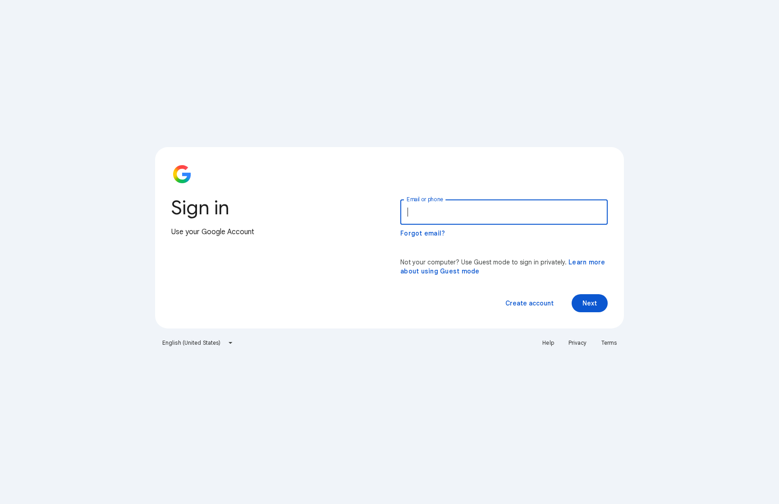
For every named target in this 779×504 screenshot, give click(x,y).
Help (548, 342)
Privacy (577, 342)
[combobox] (197, 343)
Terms (609, 342)
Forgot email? (422, 233)
